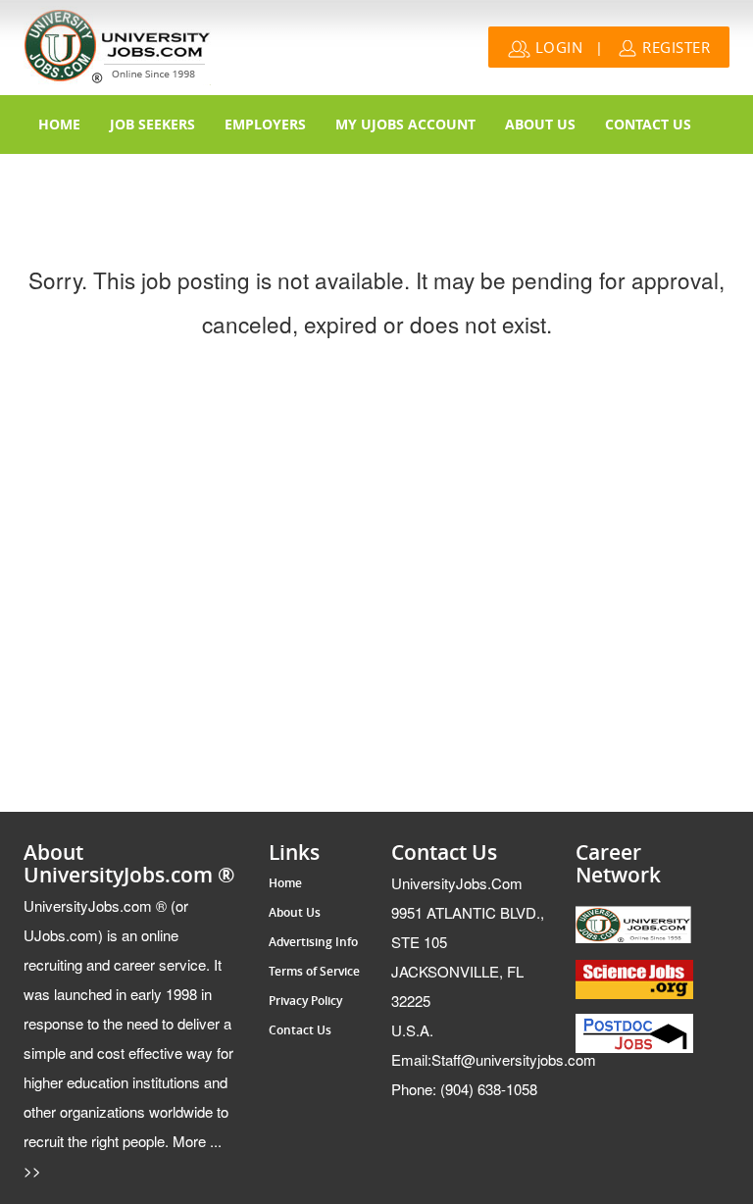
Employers (265, 124)
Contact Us (648, 124)
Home (59, 124)
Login (556, 47)
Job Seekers (152, 124)
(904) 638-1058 (464, 1089)
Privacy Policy (305, 1001)
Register (674, 47)
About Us (540, 124)
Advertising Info (313, 942)
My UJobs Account (405, 124)
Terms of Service (314, 971)
